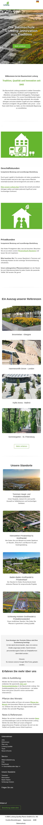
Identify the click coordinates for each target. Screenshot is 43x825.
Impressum (27, 820)
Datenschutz (20, 823)
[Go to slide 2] (19, 61)
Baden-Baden (6, 780)
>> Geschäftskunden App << (11, 766)
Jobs (3, 740)
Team (3, 748)
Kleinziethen (6, 777)
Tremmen (5, 775)
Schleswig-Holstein (8, 782)
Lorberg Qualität (7, 746)
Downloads (5, 764)
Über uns (5, 744)
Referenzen (5, 742)
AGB (34, 820)
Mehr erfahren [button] (21, 446)
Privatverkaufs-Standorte (27, 251)
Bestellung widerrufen (10, 808)
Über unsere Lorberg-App (10, 187)
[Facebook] (5, 794)
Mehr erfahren (21, 46)
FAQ (3, 762)
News (37, 718)
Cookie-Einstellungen (13, 820)
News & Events (6, 751)
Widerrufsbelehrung (8, 760)
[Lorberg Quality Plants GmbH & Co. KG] (2, 4)
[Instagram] (12, 794)
